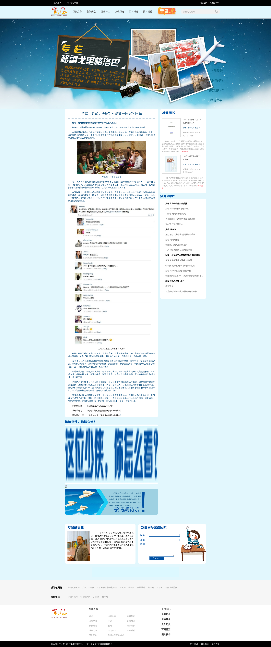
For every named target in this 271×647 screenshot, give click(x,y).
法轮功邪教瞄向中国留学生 (177, 209)
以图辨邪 (93, 621)
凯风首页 (58, 3)
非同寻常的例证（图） (175, 281)
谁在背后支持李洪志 (174, 224)
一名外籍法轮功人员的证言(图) (179, 250)
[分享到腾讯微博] (138, 571)
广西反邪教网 (88, 587)
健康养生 (105, 11)
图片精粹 (147, 11)
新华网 (105, 597)
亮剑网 (131, 587)
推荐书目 (216, 100)
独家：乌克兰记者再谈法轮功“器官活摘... (183, 255)
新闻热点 (91, 11)
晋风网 (123, 587)
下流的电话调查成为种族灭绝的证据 (181, 291)
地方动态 (112, 616)
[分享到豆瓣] (153, 571)
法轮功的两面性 (172, 240)
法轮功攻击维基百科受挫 (176, 204)
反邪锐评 (131, 616)
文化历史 (119, 11)
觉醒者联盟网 (171, 587)
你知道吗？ (216, 90)
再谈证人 (169, 286)
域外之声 (93, 630)
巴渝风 (160, 587)
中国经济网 (85, 597)
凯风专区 (93, 609)
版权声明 (215, 644)
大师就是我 (216, 80)
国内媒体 (112, 630)
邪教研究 (93, 626)
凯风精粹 (131, 630)
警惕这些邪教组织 (116, 635)
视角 (110, 626)
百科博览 (133, 11)
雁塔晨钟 (141, 587)
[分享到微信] (124, 571)
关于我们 (194, 644)
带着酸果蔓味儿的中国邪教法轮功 (180, 266)
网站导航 (74, 3)
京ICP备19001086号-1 (75, 644)
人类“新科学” (171, 229)
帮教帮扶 (131, 626)
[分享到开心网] (95, 571)
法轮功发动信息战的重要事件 (178, 271)
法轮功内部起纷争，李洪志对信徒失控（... (184, 276)
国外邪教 (93, 635)
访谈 (91, 616)
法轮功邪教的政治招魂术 (176, 245)
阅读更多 (185, 151)
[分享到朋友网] (109, 571)
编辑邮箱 (205, 644)
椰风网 (151, 587)
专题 (110, 621)
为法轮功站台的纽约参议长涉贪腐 (180, 219)
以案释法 (131, 621)
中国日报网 (73, 597)
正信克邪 (77, 11)
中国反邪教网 (74, 587)
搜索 (216, 11)
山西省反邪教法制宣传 (107, 587)
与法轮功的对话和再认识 (176, 214)
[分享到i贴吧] (116, 571)
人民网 (96, 597)
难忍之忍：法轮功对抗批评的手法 (180, 234)
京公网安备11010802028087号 (99, 644)
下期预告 (216, 70)
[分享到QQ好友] (131, 571)
